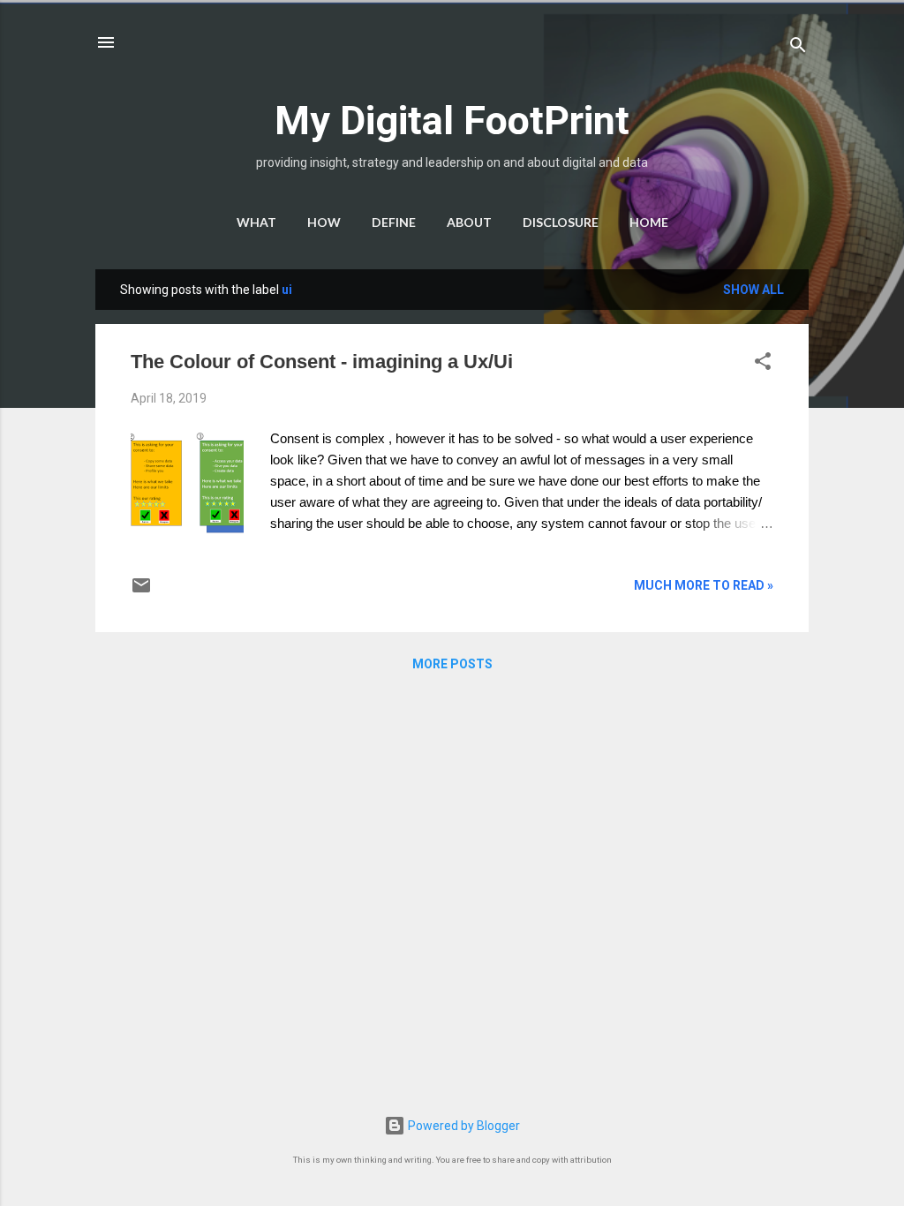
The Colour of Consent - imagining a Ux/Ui (322, 361)
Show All (753, 290)
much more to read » (703, 585)
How (324, 222)
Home (648, 222)
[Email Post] (141, 591)
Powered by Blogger (462, 1126)
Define (394, 222)
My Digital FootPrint (452, 120)
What (256, 222)
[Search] (798, 48)
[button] (762, 364)
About (469, 222)
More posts (452, 664)
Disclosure (561, 222)
